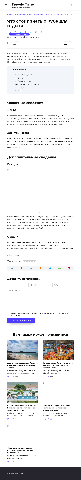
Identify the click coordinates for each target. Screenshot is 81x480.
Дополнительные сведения (26, 85)
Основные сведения (23, 75)
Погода (21, 88)
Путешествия (20, 14)
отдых (17, 255)
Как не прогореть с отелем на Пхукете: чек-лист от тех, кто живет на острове (21, 407)
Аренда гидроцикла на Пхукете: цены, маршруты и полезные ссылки (22, 365)
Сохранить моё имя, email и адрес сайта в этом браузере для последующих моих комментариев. (39, 314)
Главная (10, 14)
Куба (10, 255)
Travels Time (22, 4)
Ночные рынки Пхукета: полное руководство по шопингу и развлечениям (58, 365)
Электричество (24, 81)
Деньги (21, 78)
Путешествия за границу (35, 14)
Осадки (21, 91)
